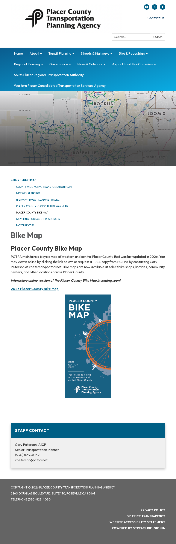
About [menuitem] (34, 53)
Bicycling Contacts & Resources (38, 219)
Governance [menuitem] (58, 64)
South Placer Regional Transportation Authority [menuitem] (49, 75)
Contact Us (155, 18)
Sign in (159, 528)
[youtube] (146, 8)
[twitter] (154, 8)
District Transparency (145, 516)
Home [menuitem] (18, 53)
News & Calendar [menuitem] (90, 64)
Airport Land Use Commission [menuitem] (134, 64)
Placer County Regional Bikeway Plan (42, 206)
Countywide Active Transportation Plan (44, 186)
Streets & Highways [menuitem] (95, 53)
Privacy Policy (153, 510)
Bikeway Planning (28, 193)
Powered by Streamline (132, 528)
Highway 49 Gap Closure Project (38, 199)
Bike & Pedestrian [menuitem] (132, 53)
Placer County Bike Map (32, 212)
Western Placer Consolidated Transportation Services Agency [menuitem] (60, 85)
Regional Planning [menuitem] (27, 64)
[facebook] (162, 8)
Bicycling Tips (25, 225)
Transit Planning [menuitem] (59, 53)
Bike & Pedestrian (23, 180)
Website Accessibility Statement (137, 522)
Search (157, 37)
